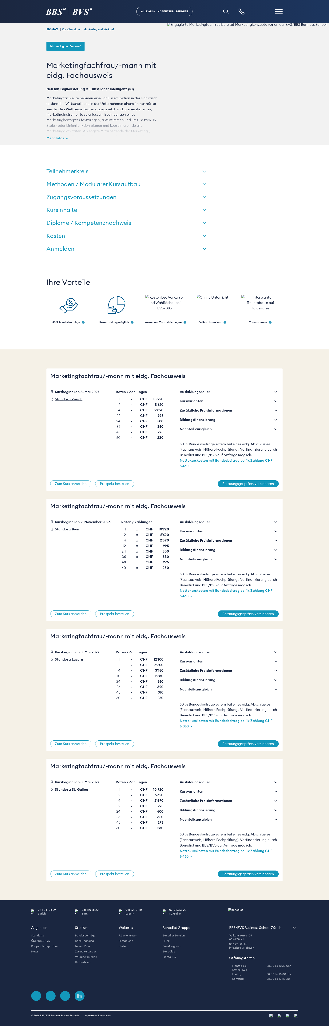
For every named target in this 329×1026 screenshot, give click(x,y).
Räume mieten (128, 935)
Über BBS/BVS (40, 941)
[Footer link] (36, 996)
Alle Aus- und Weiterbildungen (164, 11)
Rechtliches (104, 1015)
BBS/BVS (52, 29)
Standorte (37, 935)
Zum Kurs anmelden (71, 483)
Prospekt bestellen (114, 483)
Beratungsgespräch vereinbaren (248, 483)
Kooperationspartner (44, 946)
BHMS (166, 941)
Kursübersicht (71, 29)
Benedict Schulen (174, 935)
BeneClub (169, 951)
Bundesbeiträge (85, 935)
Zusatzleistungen (86, 951)
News (34, 951)
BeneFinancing (84, 941)
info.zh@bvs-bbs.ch (241, 947)
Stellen (123, 946)
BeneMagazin (171, 946)
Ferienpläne (82, 946)
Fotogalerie (126, 941)
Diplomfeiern (83, 962)
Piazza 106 (169, 957)
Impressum (91, 1015)
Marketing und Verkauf (99, 29)
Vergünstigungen (86, 957)
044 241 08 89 (238, 944)
